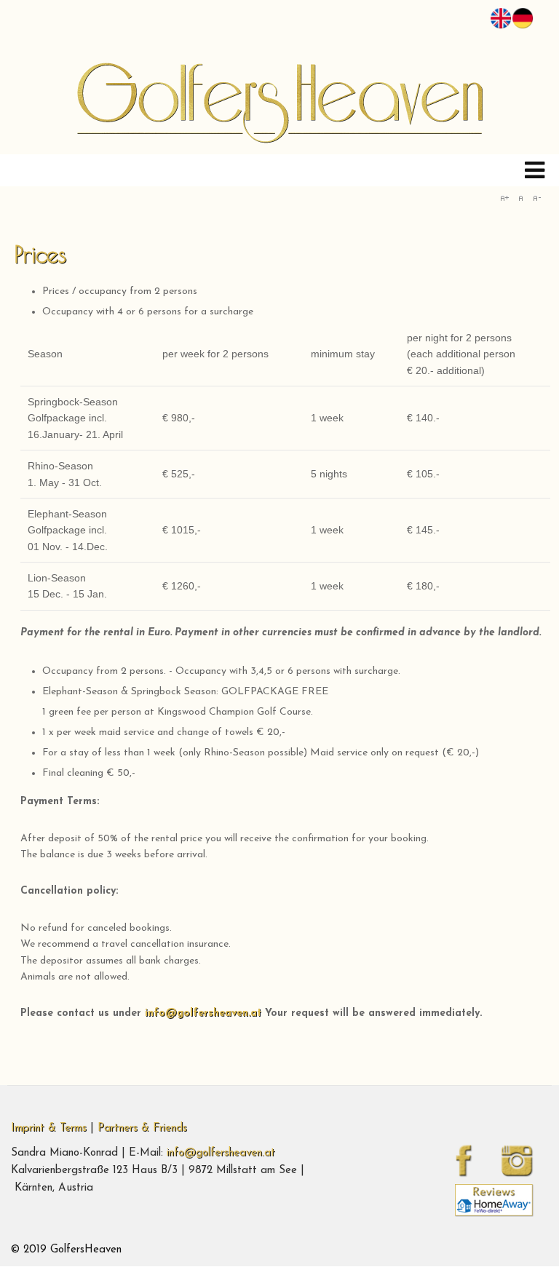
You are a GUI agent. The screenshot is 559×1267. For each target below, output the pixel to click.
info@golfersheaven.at (203, 1013)
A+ (504, 198)
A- (536, 198)
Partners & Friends (142, 1128)
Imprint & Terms (49, 1128)
